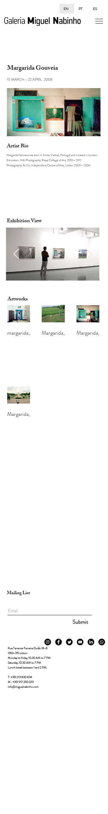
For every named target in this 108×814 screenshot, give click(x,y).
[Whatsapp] (101, 642)
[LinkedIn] (91, 642)
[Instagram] (47, 642)
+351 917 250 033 (23, 682)
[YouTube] (80, 642)
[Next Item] (89, 254)
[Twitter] (69, 642)
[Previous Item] (16, 254)
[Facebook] (58, 642)
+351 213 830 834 (21, 677)
